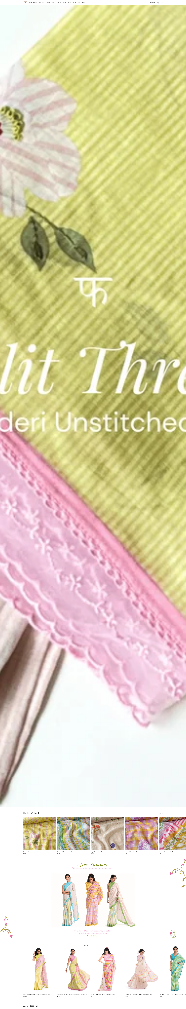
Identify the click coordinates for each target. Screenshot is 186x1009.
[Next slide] (160, 836)
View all (160, 813)
